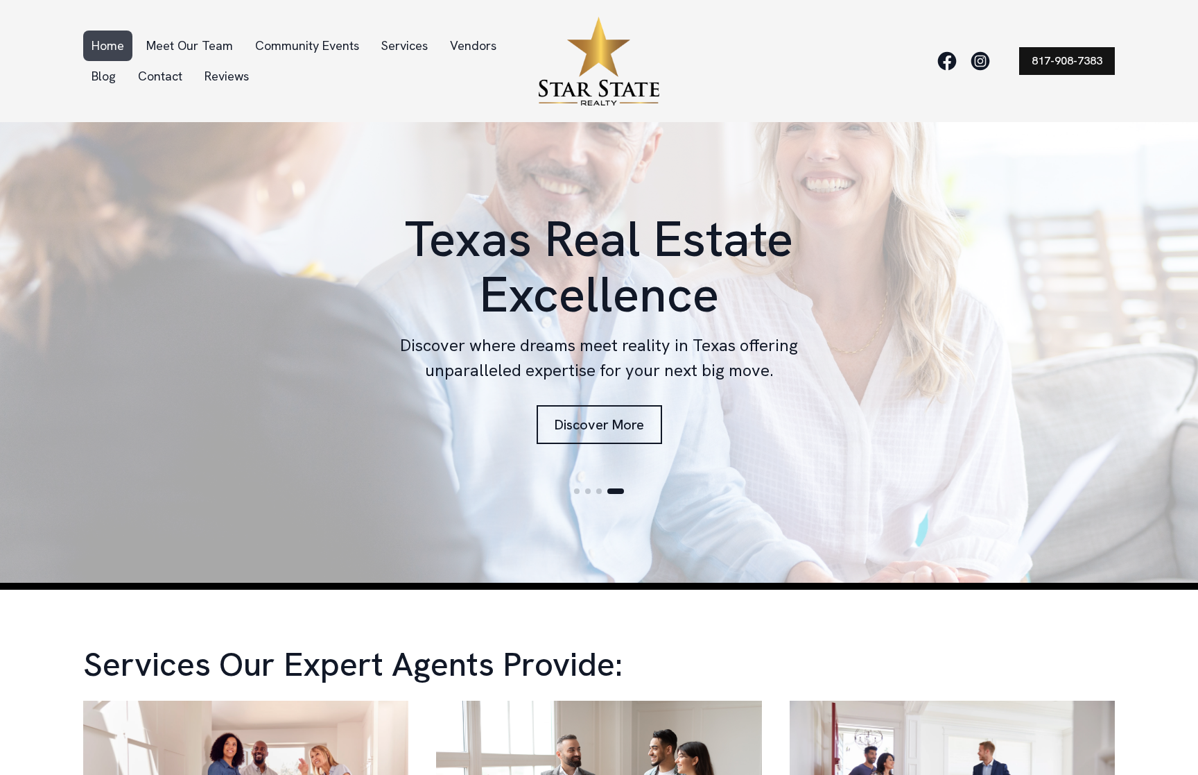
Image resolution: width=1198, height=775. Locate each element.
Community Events (307, 45)
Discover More (599, 425)
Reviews (227, 76)
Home (108, 45)
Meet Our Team (189, 45)
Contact (160, 76)
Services (404, 45)
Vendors (473, 45)
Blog (104, 76)
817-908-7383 (1067, 60)
